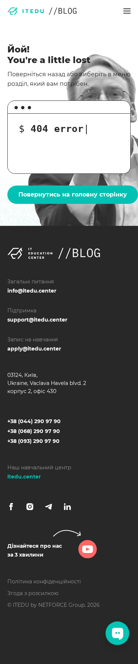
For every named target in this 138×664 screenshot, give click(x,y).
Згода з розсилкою (33, 593)
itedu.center (24, 476)
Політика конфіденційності (44, 581)
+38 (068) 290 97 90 (33, 431)
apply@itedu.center (34, 348)
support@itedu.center (37, 319)
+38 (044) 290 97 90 (34, 421)
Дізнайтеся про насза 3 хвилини (34, 550)
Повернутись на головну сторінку (72, 194)
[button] (127, 11)
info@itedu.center (31, 290)
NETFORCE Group (61, 605)
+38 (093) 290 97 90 (33, 441)
